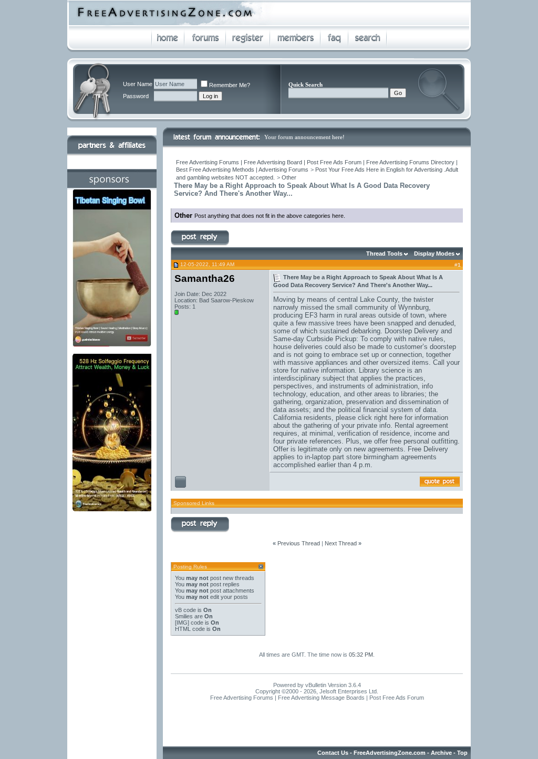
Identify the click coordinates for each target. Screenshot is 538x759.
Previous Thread (298, 543)
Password (136, 96)
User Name (137, 84)
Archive (441, 753)
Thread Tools (384, 253)
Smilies (184, 616)
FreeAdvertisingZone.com (390, 753)
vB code (185, 610)
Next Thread (341, 543)
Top (462, 753)
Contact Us (332, 753)
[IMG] (182, 622)
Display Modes (434, 253)
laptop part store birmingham (355, 457)
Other (289, 177)
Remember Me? (229, 85)
